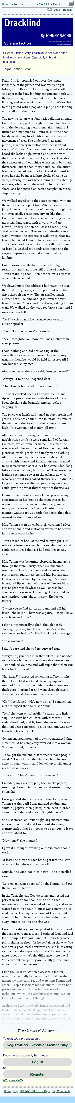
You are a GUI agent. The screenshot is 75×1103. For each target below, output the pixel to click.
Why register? (13, 1080)
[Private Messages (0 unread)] (50, 10)
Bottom (67, 9)
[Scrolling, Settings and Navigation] (71, 3)
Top (15, 1091)
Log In (57, 9)
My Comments (61, 1091)
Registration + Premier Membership (37, 1045)
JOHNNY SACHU (38, 4)
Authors (18, 4)
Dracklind (58, 4)
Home (5, 4)
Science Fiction (21, 69)
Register (37, 1074)
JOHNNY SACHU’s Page (35, 1091)
